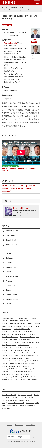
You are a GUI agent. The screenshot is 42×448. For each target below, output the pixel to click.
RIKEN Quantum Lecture (16, 369)
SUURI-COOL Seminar (18, 380)
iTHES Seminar (31, 380)
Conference (10, 285)
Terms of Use (19, 425)
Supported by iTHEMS (25, 395)
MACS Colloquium (22, 318)
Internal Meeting (12, 299)
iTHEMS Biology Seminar (17, 323)
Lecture (9, 272)
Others (8, 304)
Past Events (10, 235)
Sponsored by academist (16, 403)
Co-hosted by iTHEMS (9, 395)
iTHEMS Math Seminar (16, 321)
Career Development (27, 355)
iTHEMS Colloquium (8, 318)
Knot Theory (16, 377)
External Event (6, 25)
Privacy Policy (30, 425)
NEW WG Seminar (14, 339)
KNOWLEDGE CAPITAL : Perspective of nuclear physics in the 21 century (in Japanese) (18, 188)
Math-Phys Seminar (15, 331)
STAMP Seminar (17, 358)
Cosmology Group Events (18, 353)
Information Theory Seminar (23, 326)
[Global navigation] (8, 2)
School (8, 290)
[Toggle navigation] (37, 2)
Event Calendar (11, 245)
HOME (5, 8)
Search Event (11, 240)
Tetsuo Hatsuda (10, 43)
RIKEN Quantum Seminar (19, 334)
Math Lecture (11, 267)
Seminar (9, 263)
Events (21, 8)
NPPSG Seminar (14, 355)
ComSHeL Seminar (28, 342)
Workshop (10, 281)
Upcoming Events (12, 231)
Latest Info (13, 8)
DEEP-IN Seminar (14, 342)
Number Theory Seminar (17, 361)
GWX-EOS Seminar (15, 347)
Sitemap (9, 425)
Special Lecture (12, 276)
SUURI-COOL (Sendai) (20, 397)
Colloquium (10, 258)
